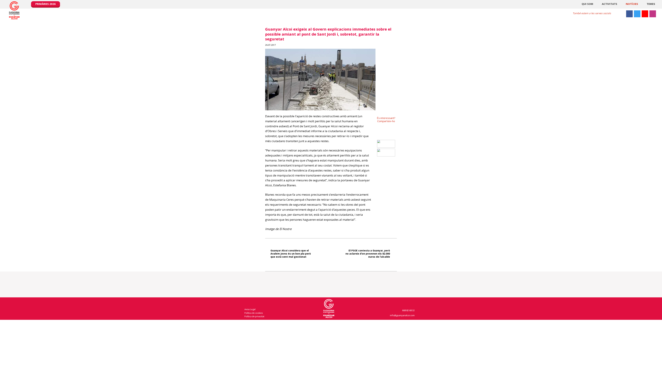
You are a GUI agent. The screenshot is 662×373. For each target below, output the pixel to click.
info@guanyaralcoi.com (402, 315)
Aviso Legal (249, 309)
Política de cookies (253, 313)
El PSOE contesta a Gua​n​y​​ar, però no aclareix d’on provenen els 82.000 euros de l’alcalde (367, 253)
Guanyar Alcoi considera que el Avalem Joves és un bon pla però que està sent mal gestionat (290, 253)
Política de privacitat (254, 316)
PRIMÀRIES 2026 (45, 4)
